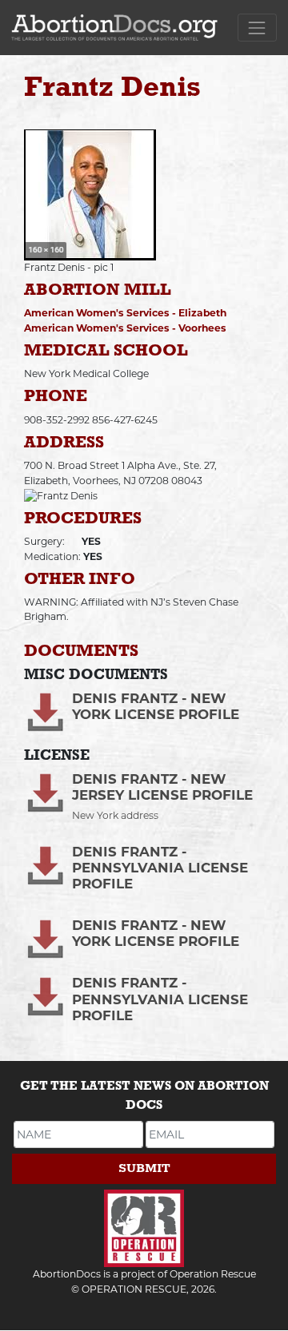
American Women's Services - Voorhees (125, 328)
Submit (144, 1168)
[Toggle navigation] (257, 28)
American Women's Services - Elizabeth (125, 313)
